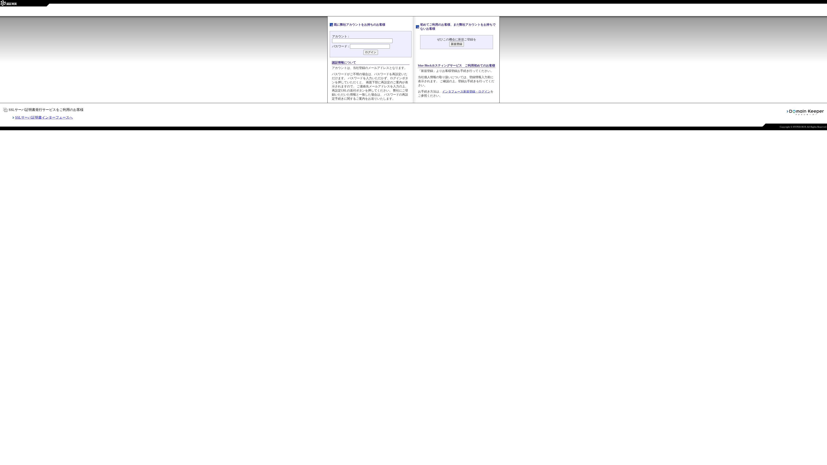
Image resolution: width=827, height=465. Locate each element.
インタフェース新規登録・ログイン (466, 91)
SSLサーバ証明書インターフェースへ (44, 117)
